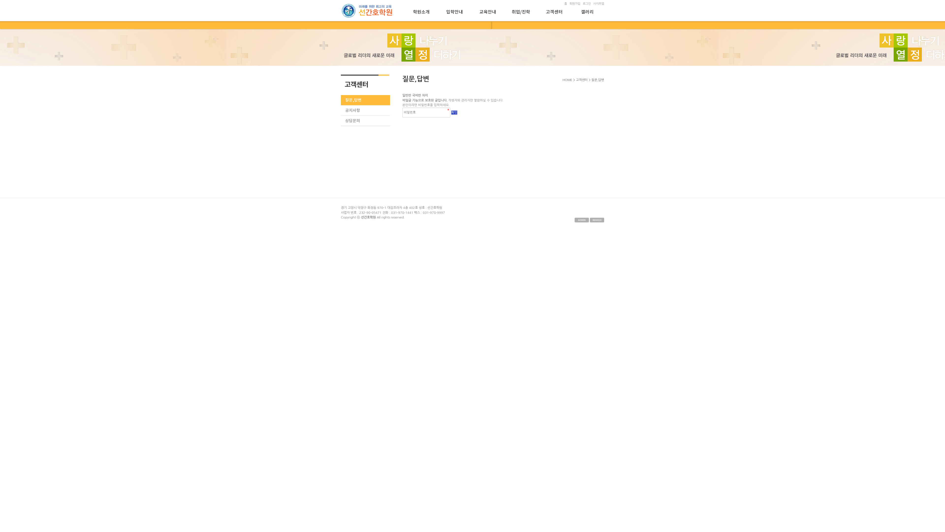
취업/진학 (521, 12)
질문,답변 (353, 100)
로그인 (587, 3)
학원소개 (421, 12)
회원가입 (574, 3)
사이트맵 (598, 3)
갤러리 (587, 12)
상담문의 (352, 121)
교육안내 (487, 12)
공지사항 (352, 110)
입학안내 (454, 12)
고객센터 (554, 12)
